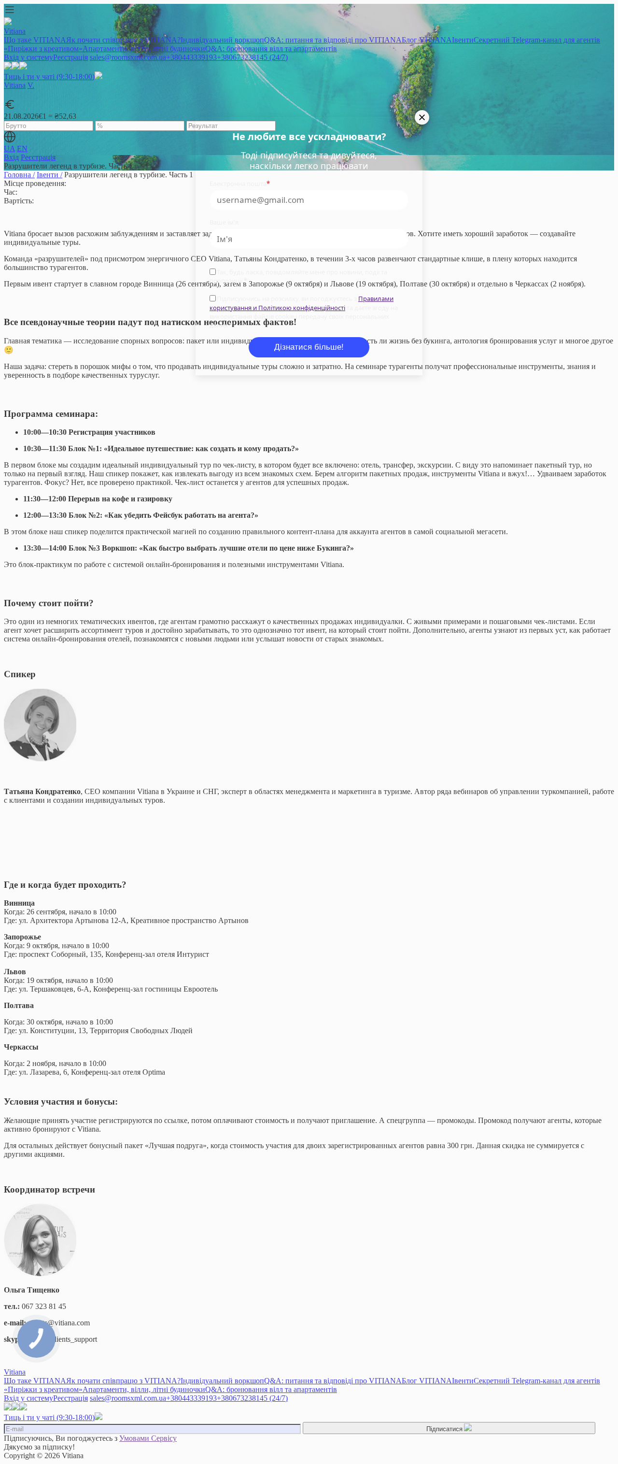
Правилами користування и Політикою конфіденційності (301, 303)
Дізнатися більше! (309, 347)
